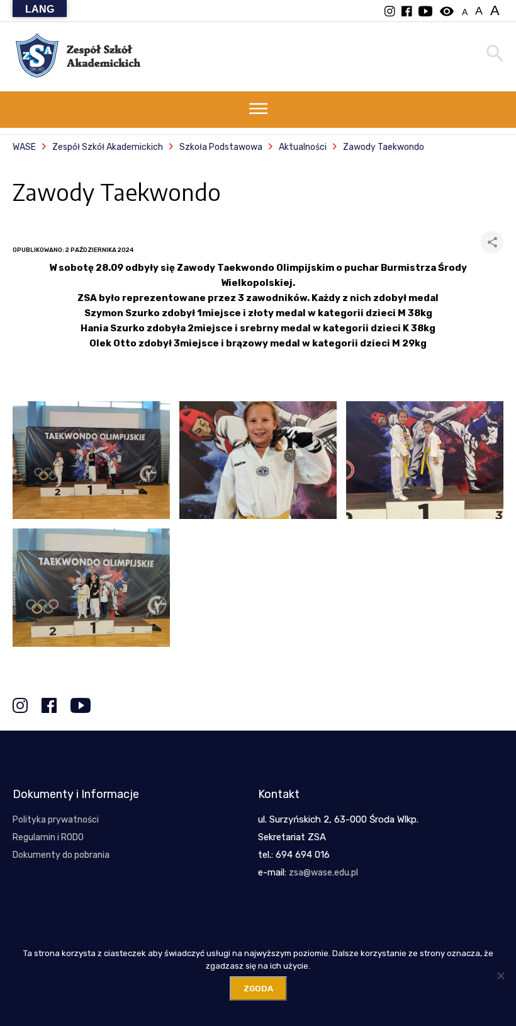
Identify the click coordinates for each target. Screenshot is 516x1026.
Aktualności (303, 147)
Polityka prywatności (56, 819)
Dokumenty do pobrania (61, 855)
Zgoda (258, 988)
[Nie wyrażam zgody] (500, 975)
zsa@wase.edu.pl (323, 872)
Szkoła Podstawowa (220, 147)
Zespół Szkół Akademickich (107, 147)
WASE (24, 147)
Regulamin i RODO (48, 837)
